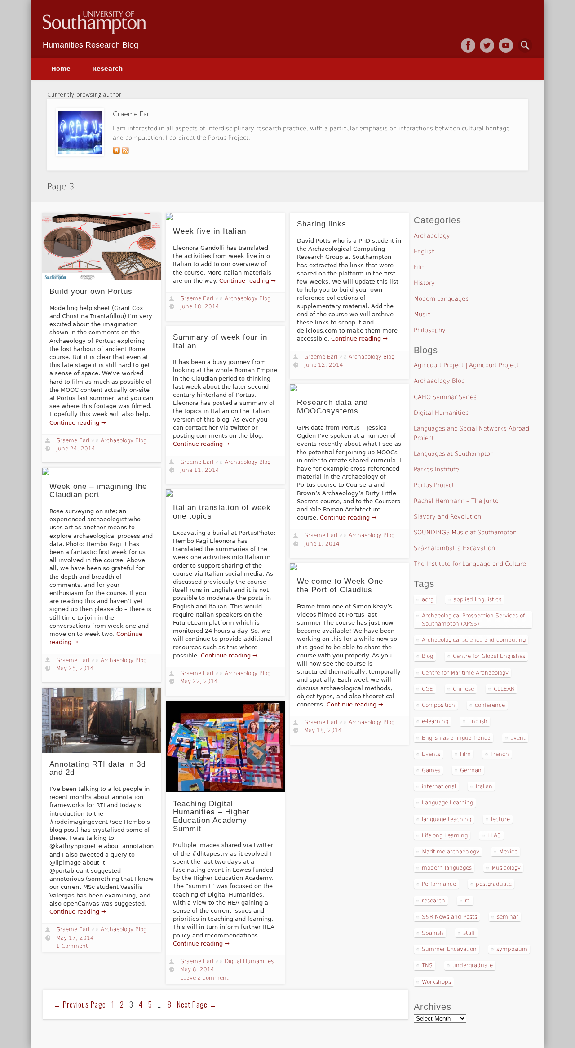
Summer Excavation (449, 949)
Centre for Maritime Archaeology (465, 673)
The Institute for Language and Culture (470, 563)
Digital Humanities (249, 961)
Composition (438, 705)
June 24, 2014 (75, 448)
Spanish (432, 933)
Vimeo (506, 45)
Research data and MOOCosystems (332, 406)
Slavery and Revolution (447, 516)
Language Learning (447, 802)
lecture (500, 819)
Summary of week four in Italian (220, 341)
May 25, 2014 (75, 668)
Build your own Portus (91, 291)
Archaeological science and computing (474, 640)
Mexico (508, 851)
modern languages (447, 868)
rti (468, 900)
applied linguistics (477, 599)
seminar (507, 917)
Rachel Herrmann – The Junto (456, 500)
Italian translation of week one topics (222, 511)
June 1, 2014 (322, 544)
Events (431, 754)
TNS (427, 965)
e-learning (435, 721)
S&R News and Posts (449, 917)
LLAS (494, 835)
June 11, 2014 (199, 470)
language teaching (446, 819)
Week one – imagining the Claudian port (98, 490)
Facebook (468, 45)
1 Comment (72, 946)
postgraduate (494, 884)
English (424, 251)
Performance (439, 884)
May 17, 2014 (75, 938)
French (500, 754)
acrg (427, 599)
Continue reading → (77, 422)
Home (61, 68)
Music (422, 314)
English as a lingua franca (456, 738)
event (518, 738)
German (471, 770)
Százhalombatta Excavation (454, 548)
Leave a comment (204, 978)
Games (431, 770)
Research (107, 68)
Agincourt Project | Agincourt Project (466, 365)
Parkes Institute (436, 469)
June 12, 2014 (323, 365)
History (424, 283)
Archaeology (432, 235)
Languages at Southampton (454, 453)
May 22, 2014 (199, 681)
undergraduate (472, 965)
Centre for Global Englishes (489, 656)
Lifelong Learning (445, 835)
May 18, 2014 (323, 730)
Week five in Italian (209, 231)
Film (420, 267)
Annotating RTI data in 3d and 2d (97, 768)
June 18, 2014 (199, 306)
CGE (427, 689)
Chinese (463, 689)
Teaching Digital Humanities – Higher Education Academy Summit (211, 816)
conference (490, 705)
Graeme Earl (72, 440)
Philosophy (430, 330)
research (433, 900)
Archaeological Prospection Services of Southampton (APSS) (473, 620)
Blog (427, 656)
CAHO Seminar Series (445, 397)
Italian (484, 786)
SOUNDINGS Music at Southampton (465, 532)
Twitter (487, 45)
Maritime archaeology (450, 851)
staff (469, 933)
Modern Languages (441, 298)
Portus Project (434, 485)
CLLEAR (504, 689)
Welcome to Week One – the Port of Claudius (343, 585)
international (439, 786)
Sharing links (321, 224)
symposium (511, 949)
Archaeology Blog (123, 440)
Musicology (506, 868)
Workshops (436, 982)
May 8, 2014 (197, 969)
